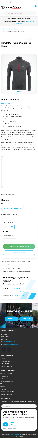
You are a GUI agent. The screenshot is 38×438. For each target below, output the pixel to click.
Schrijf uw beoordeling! (13, 209)
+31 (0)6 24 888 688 (14, 288)
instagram (26, 319)
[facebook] (3, 349)
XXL (12, 227)
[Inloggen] (28, 7)
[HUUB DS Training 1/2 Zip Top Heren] (19, 74)
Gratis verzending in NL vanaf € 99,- (12, 268)
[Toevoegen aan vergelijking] (33, 38)
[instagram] (9, 349)
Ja (5, 424)
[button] (18, 91)
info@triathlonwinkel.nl (16, 292)
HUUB (4, 49)
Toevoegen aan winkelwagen (19, 247)
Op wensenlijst (19, 253)
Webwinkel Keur (14, 434)
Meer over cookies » (9, 428)
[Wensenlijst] (31, 7)
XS (5, 227)
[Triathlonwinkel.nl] (11, 7)
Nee (12, 424)
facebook (11, 319)
